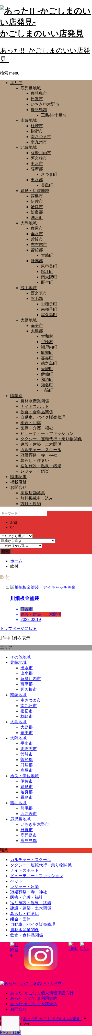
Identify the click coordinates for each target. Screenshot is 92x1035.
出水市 (37, 163)
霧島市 (37, 196)
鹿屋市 (37, 228)
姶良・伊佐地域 (34, 190)
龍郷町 (47, 352)
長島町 (47, 185)
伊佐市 (37, 201)
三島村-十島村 (54, 115)
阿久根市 (39, 158)
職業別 (16, 395)
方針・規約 (30, 503)
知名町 (47, 385)
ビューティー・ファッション (47, 433)
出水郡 (37, 180)
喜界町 (47, 358)
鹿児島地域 (30, 88)
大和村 (47, 336)
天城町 (47, 369)
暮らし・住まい (34, 460)
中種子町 (49, 304)
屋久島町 (49, 315)
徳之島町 (49, 363)
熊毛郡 (37, 298)
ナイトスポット (34, 406)
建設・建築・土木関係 (40, 444)
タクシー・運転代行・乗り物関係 (51, 439)
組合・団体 (30, 422)
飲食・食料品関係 (36, 412)
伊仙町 (47, 374)
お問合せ (18, 487)
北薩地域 (28, 147)
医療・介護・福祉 (36, 428)
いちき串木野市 (45, 104)
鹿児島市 (39, 93)
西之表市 (39, 293)
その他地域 (20, 657)
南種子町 (49, 309)
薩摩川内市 (41, 153)
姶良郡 (37, 212)
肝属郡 (37, 261)
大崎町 (47, 255)
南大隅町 (49, 277)
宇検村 (47, 342)
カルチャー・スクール (40, 449)
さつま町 (49, 174)
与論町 (47, 390)
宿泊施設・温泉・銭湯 (40, 466)
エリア (16, 82)
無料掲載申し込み (36, 498)
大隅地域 (28, 223)
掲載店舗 (18, 482)
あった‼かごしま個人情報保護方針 (42, 993)
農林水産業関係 (34, 401)
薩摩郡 (37, 169)
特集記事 (18, 476)
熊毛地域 (28, 288)
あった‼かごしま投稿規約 (33, 1004)
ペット (16, 881)
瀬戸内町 (49, 347)
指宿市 (37, 131)
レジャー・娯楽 (34, 471)
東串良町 (49, 266)
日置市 (37, 99)
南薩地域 (28, 120)
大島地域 (28, 320)
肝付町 (47, 282)
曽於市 (37, 239)
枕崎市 (37, 126)
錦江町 (47, 271)
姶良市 (37, 207)
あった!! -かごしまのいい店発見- (52, 1018)
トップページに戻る (18, 628)
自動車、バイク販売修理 (42, 417)
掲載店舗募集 (32, 493)
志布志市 (39, 244)
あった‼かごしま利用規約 (33, 998)
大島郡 (37, 331)
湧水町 (37, 217)
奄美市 (37, 325)
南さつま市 (41, 136)
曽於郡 (37, 250)
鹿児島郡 (39, 109)
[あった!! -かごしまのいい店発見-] (31, 983)
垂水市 (37, 234)
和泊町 (47, 379)
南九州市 (39, 142)
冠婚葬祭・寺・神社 (38, 455)
